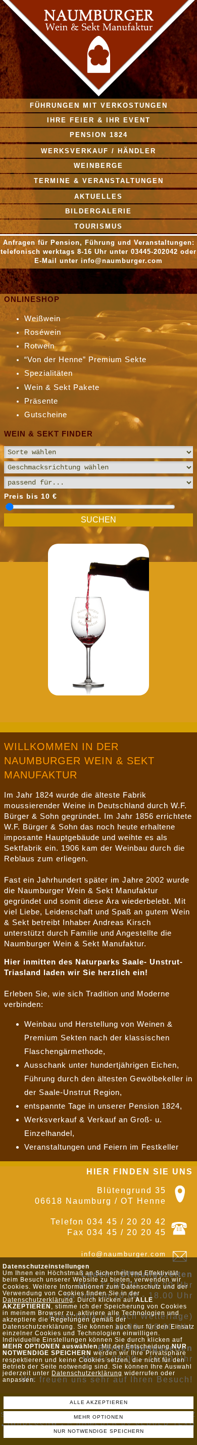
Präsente (41, 401)
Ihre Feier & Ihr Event (99, 120)
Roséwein (42, 332)
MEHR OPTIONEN (98, 1417)
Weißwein (42, 318)
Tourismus (98, 226)
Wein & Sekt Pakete (62, 387)
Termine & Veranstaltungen (99, 181)
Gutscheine (45, 414)
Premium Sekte (86, 359)
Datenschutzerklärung (38, 1299)
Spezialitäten (48, 373)
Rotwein (39, 345)
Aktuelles (98, 196)
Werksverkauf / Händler (98, 151)
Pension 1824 (99, 135)
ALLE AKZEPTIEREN (99, 1402)
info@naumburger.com (123, 1254)
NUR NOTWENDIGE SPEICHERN (99, 1431)
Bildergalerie (98, 211)
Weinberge (98, 165)
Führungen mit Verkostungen (99, 105)
